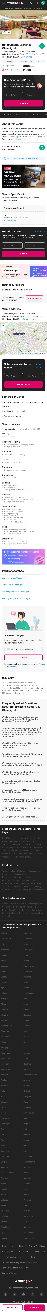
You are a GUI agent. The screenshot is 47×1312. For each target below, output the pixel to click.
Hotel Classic (7, 838)
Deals (33, 1257)
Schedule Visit (23, 384)
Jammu (27, 955)
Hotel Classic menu (23, 857)
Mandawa (5, 950)
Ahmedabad (29, 1113)
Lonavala (27, 1048)
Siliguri (26, 1222)
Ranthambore (7, 1069)
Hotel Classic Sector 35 (25, 838)
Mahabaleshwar (30, 1075)
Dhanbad (27, 977)
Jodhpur (27, 1184)
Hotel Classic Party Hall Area (21, 851)
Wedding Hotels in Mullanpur (14, 871)
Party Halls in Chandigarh (13, 585)
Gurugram (5, 1156)
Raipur (3, 1205)
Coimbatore (28, 1216)
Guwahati (5, 1178)
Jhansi (26, 1058)
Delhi (3, 1091)
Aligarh (26, 960)
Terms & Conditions (37, 1246)
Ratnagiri (27, 999)
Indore (3, 1113)
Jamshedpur (29, 993)
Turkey (26, 1020)
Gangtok (4, 1009)
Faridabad (28, 1156)
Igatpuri (27, 1053)
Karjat (26, 1004)
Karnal (3, 1194)
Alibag (3, 1004)
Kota (3, 944)
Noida (26, 1145)
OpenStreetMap (33, 353)
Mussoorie (5, 1058)
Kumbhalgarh (6, 1026)
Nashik (26, 1173)
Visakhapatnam (7, 1173)
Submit (23, 254)
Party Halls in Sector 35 (22, 907)
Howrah (27, 1194)
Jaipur (3, 1107)
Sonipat (4, 1080)
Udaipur (27, 1135)
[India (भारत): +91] (11, 649)
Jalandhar (5, 1211)
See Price (23, 103)
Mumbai (27, 1086)
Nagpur (27, 1124)
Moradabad (6, 1086)
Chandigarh (6, 1124)
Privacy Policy (8, 1252)
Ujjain (3, 1233)
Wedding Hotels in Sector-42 (32, 890)
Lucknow (27, 1107)
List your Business (13, 1257)
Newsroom (23, 1252)
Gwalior (27, 1211)
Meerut (4, 1184)
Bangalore (28, 1097)
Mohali (4, 1042)
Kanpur (26, 1140)
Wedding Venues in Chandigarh (15, 592)
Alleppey (4, 1048)
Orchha (27, 982)
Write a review (34, 298)
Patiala (26, 1009)
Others (26, 1037)
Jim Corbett (6, 939)
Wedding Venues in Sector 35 (14, 904)
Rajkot (26, 1205)
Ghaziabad (5, 1118)
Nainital (4, 993)
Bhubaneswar (29, 1162)
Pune (26, 1102)
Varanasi (4, 1167)
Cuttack (27, 1227)
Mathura (27, 944)
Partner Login (7, 1246)
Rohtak (4, 933)
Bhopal (4, 1162)
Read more (20, 139)
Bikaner (27, 1042)
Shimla (4, 1222)
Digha (3, 955)
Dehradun (5, 1200)
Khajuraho (5, 1075)
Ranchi (4, 1189)
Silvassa (27, 1080)
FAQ (21, 1246)
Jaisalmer (28, 939)
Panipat (4, 1238)
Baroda (27, 1151)
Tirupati (4, 971)
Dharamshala (29, 966)
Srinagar (4, 999)
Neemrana (5, 1053)
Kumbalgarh (29, 971)
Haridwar (27, 1064)
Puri (25, 1129)
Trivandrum (6, 1037)
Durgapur (5, 966)
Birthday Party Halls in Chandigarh (16, 598)
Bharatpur (5, 1031)
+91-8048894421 (8, 150)
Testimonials (39, 1252)
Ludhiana (5, 1151)
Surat (3, 1145)
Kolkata (4, 1097)
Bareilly (4, 977)
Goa (25, 1118)
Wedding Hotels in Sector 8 (18, 880)
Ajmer (3, 988)
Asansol (27, 1026)
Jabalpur (4, 1216)
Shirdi (26, 1069)
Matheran (28, 988)
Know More (40, 231)
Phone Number (26, 649)
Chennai (4, 1102)
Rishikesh (5, 1064)
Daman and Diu (30, 1238)
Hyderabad (28, 1091)
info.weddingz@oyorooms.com (26, 1288)
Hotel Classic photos (26, 854)
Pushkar (4, 1020)
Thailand (4, 1015)
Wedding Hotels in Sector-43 (19, 887)
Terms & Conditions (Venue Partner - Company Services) (17, 1270)
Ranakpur (27, 1015)
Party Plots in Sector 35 (17, 913)
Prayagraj (27, 1200)
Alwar (3, 960)
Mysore (27, 1031)
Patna (3, 1129)
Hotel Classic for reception (23, 844)
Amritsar (27, 1167)
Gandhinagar (6, 1227)
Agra (3, 1140)
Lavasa (4, 982)
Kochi (26, 1189)
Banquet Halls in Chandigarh (14, 578)
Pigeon (23, 353)
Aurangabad (29, 1233)
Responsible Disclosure (29, 1262)
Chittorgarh (28, 933)
